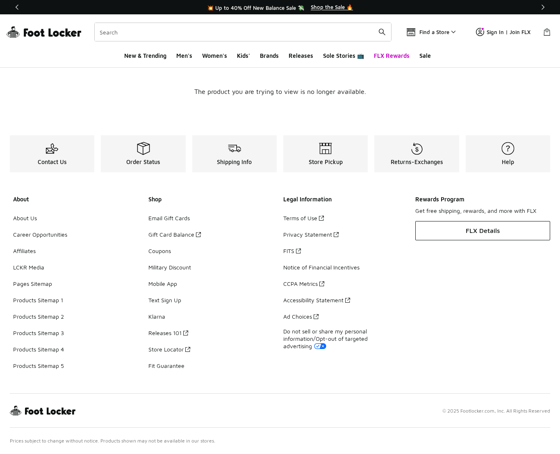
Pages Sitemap (32, 283)
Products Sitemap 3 (38, 332)
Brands (269, 55)
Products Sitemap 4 (38, 349)
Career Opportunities (40, 234)
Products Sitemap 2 (38, 316)
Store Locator (166, 349)
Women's (214, 55)
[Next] (543, 7)
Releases (301, 55)
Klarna (156, 316)
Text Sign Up (164, 300)
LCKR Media (28, 267)
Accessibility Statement (313, 300)
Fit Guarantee (166, 365)
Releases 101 (165, 332)
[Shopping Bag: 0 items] (546, 32)
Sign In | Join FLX (508, 32)
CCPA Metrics (300, 283)
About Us (25, 217)
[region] (280, 7)
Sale (425, 55)
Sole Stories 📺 (343, 55)
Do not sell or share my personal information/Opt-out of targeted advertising (325, 338)
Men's (184, 55)
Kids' (243, 55)
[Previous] (17, 7)
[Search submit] (382, 32)
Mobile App (162, 283)
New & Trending (145, 55)
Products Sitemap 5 (38, 365)
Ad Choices (297, 316)
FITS (288, 250)
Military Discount (169, 267)
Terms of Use (300, 217)
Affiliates (24, 250)
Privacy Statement (307, 234)
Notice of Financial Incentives (321, 267)
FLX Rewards (392, 55)
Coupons (159, 250)
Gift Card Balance (171, 234)
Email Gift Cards (169, 217)
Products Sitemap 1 (38, 300)
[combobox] (243, 32)
